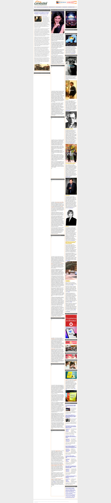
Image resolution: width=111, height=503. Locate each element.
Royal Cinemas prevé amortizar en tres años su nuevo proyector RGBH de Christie (71, 427)
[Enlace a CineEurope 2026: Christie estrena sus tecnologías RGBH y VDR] (68, 460)
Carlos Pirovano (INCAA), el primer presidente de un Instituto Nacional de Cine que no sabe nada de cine (71, 416)
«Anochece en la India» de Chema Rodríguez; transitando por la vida (41, 13)
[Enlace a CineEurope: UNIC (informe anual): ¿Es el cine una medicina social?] (68, 440)
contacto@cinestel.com (58, 501)
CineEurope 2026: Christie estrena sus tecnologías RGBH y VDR (71, 457)
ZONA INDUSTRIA (68, 403)
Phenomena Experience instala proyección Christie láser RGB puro (71, 406)
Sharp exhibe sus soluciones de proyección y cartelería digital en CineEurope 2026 (71, 467)
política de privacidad (66, 501)
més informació (73, 53)
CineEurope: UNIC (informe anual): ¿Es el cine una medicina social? (71, 437)
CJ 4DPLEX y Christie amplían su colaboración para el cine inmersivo (71, 477)
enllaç (75, 309)
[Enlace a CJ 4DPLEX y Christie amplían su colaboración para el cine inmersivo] (68, 480)
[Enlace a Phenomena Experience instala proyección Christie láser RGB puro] (68, 409)
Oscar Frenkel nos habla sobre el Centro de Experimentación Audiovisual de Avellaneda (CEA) (71, 447)
